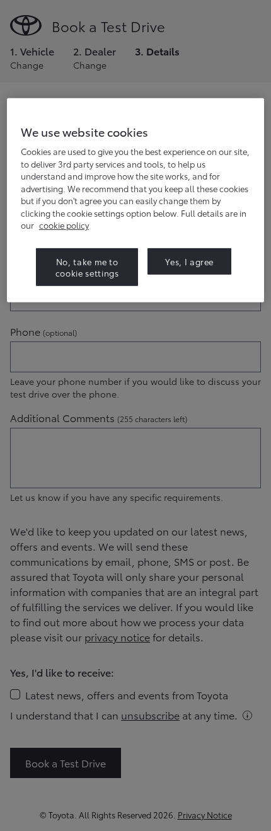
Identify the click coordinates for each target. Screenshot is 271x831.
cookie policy (64, 225)
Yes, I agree (189, 260)
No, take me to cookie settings (87, 266)
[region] (136, 200)
